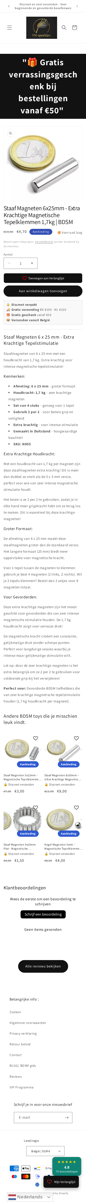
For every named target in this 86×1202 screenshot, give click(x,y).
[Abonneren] (67, 1117)
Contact (16, 1055)
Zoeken (15, 1012)
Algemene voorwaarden (28, 1023)
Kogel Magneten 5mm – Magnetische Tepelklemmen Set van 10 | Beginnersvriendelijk (62, 847)
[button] (9, 27)
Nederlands (29, 1196)
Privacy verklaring (23, 1033)
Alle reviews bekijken (43, 966)
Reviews (16, 1076)
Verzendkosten (44, 241)
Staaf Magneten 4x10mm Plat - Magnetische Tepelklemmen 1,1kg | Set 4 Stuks (21, 847)
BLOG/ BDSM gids (23, 1065)
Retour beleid (20, 1044)
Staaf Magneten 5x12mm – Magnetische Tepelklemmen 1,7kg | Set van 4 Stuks (22, 777)
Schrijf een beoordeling (43, 914)
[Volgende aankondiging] (77, 6)
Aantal (8, 254)
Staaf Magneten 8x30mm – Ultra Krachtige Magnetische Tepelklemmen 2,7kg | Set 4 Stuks (62, 777)
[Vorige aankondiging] (9, 6)
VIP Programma (22, 1087)
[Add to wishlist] (35, 738)
